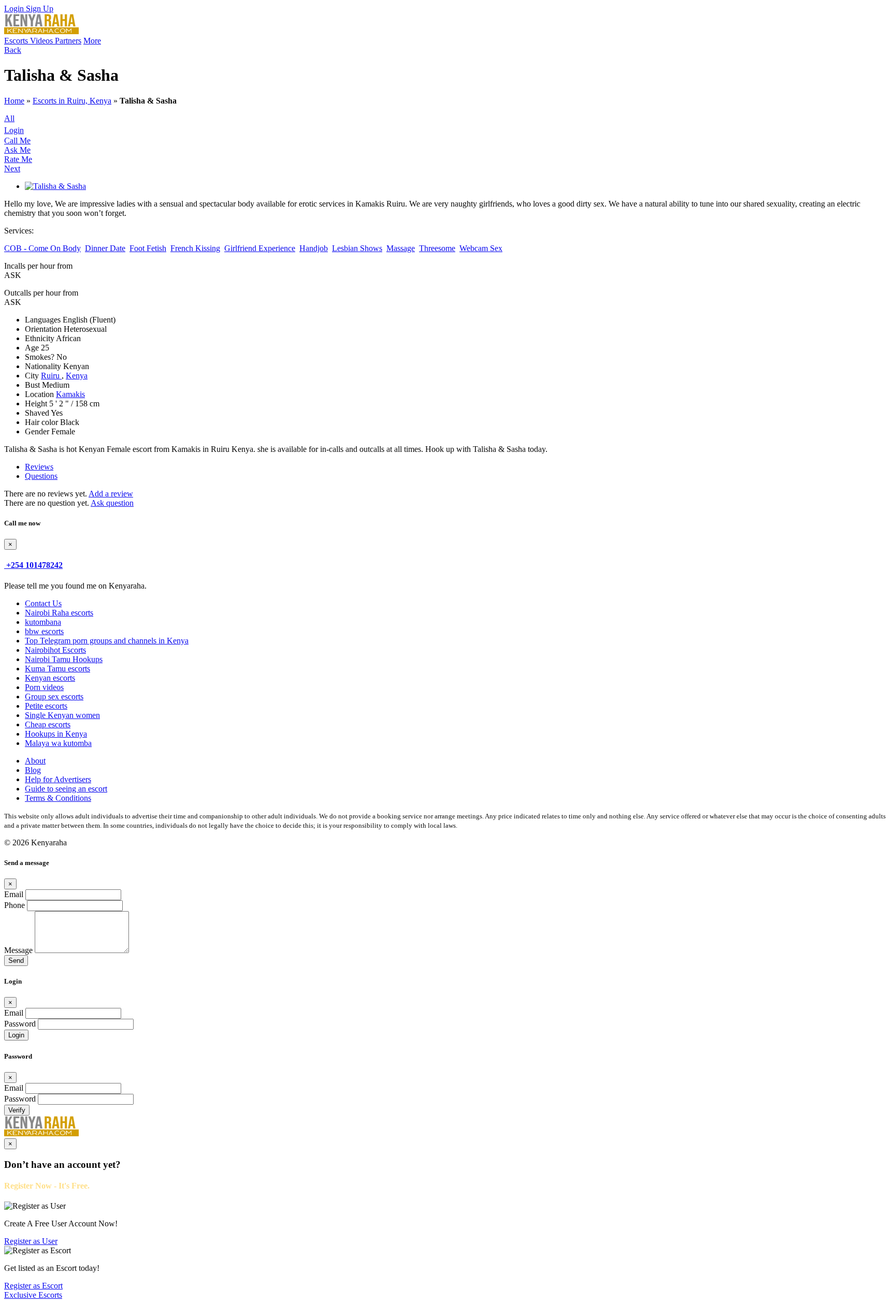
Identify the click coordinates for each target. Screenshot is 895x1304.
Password (20, 1023)
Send (16, 960)
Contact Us (43, 603)
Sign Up (39, 8)
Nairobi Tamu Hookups (64, 659)
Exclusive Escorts (33, 1295)
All (9, 118)
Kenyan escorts (50, 677)
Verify (16, 1110)
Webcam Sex (480, 248)
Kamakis (70, 394)
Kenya (77, 375)
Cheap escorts (47, 724)
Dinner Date (105, 248)
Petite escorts (46, 705)
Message (18, 950)
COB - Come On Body (42, 248)
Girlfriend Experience (259, 248)
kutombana (43, 622)
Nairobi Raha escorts (59, 612)
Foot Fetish (147, 248)
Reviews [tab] (39, 466)
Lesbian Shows (357, 248)
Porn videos (44, 687)
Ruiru (51, 375)
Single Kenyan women (62, 715)
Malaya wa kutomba (58, 743)
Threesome (437, 248)
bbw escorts (44, 631)
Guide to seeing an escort (66, 788)
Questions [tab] (41, 476)
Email (13, 894)
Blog (33, 770)
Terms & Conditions (58, 798)
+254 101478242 (34, 565)
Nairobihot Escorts (55, 650)
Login (15, 8)
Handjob (313, 248)
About (35, 760)
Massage (400, 248)
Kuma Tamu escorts (57, 668)
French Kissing (195, 248)
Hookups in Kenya (56, 733)
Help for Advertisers (58, 779)
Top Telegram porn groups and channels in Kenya (107, 640)
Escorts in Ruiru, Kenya (72, 100)
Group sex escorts (54, 696)
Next (12, 168)
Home (14, 100)
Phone (14, 905)
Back (12, 50)
